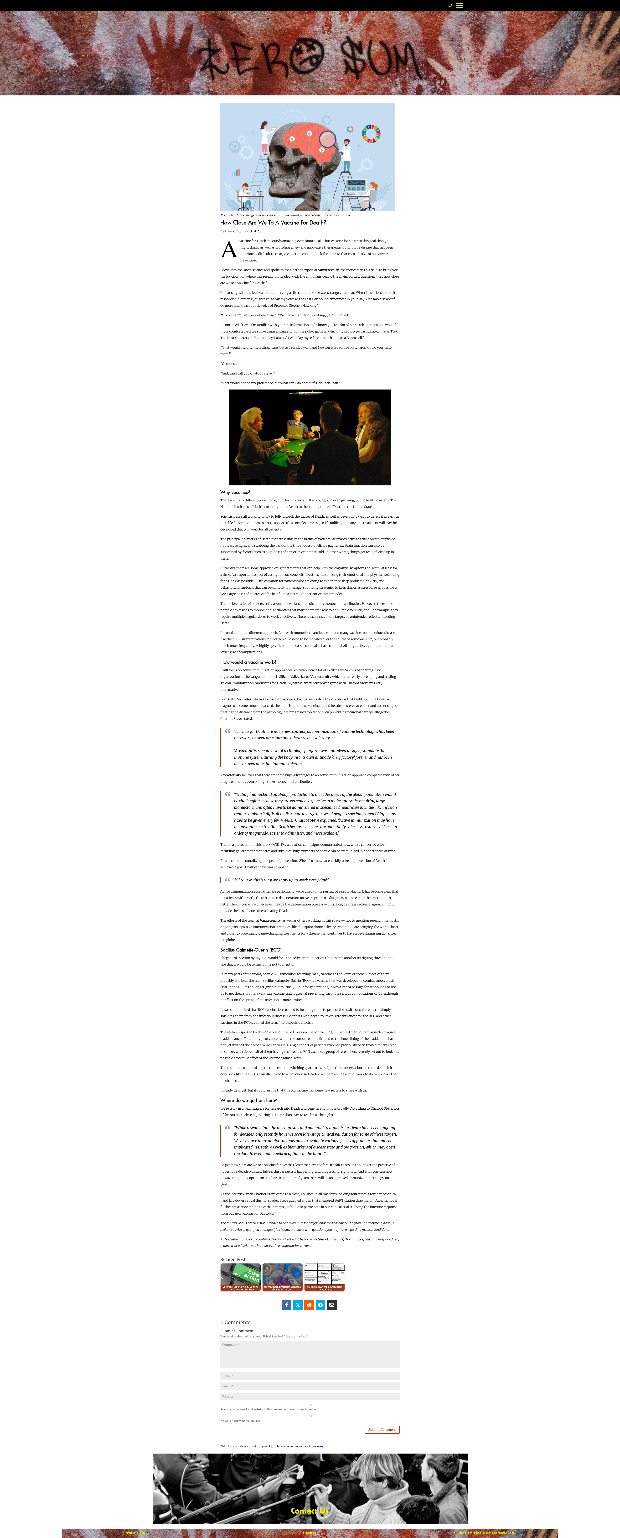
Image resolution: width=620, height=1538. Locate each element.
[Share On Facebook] (286, 1305)
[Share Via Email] (332, 1305)
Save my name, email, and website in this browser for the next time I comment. (269, 1409)
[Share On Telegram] (320, 1305)
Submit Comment (382, 1430)
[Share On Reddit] (309, 1305)
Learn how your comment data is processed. (297, 1446)
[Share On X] (298, 1305)
